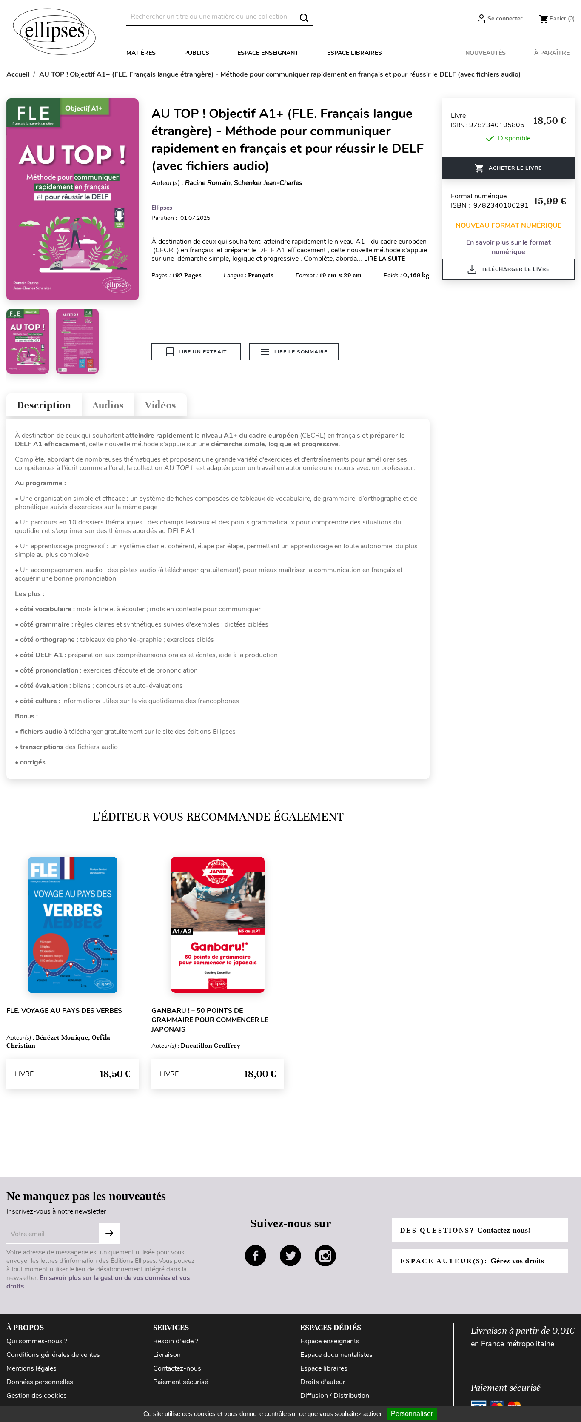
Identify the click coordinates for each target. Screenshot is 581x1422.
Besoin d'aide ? (175, 1341)
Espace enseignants (329, 1341)
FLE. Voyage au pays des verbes (64, 1010)
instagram (325, 1255)
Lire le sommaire (301, 351)
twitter (290, 1255)
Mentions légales (31, 1368)
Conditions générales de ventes (53, 1354)
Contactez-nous (177, 1368)
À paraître (552, 53)
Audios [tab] (108, 405)
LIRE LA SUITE (384, 259)
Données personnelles (39, 1382)
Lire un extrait (203, 351)
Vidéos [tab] (160, 405)
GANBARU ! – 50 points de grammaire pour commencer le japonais (209, 1020)
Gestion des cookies (36, 1395)
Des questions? (465, 1230)
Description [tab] (44, 405)
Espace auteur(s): (472, 1261)
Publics (196, 53)
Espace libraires (354, 53)
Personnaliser (412, 1413)
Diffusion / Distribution (334, 1395)
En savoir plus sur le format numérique (508, 247)
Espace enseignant (268, 53)
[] (304, 17)
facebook (255, 1255)
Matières (141, 53)
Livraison (167, 1354)
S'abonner (109, 1233)
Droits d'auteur (322, 1382)
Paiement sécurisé (180, 1382)
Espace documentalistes (336, 1354)
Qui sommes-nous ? (36, 1341)
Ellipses (161, 208)
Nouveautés (485, 53)
